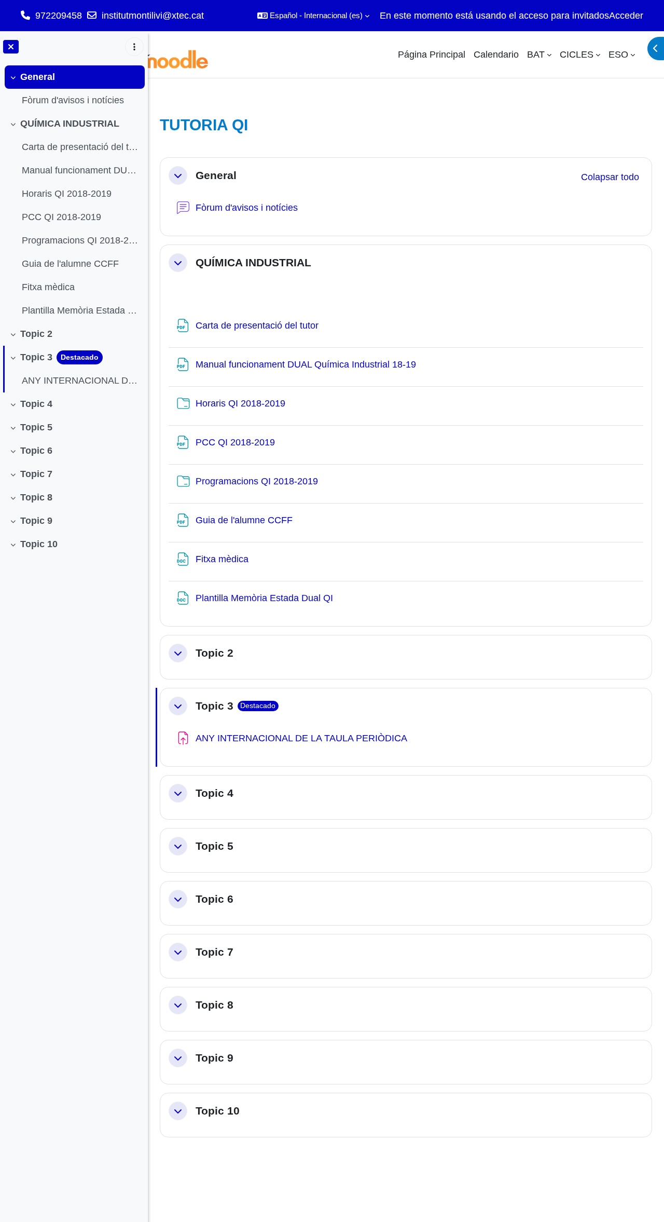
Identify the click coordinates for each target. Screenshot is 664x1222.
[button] (313, 15)
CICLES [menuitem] (576, 54)
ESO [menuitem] (618, 54)
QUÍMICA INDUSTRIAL (69, 123)
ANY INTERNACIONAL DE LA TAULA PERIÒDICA (81, 380)
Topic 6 (36, 450)
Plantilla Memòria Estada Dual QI (81, 310)
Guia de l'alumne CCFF (70, 264)
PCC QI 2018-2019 (61, 217)
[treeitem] (73, 88)
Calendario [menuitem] (496, 54)
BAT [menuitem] (536, 54)
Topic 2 (36, 334)
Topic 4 (36, 404)
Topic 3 (36, 357)
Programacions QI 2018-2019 (81, 240)
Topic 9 (36, 520)
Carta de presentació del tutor (81, 147)
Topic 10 (39, 544)
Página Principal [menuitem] (431, 54)
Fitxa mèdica (48, 287)
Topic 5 (36, 427)
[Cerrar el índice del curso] (11, 46)
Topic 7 (36, 474)
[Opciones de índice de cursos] (134, 46)
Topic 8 (36, 497)
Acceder (626, 15)
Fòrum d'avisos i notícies (73, 100)
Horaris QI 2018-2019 (67, 193)
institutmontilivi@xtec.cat (153, 15)
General (37, 77)
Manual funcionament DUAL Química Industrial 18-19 (81, 170)
